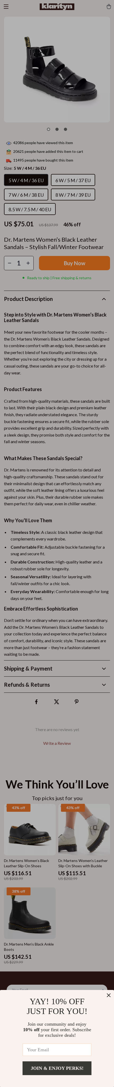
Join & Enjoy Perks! (57, 1068)
